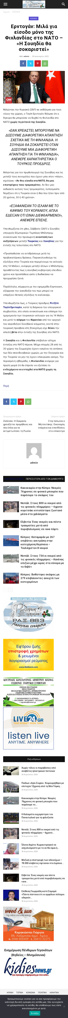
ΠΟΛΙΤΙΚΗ (42, 992)
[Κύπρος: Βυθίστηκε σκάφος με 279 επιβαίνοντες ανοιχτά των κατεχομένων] (11, 578)
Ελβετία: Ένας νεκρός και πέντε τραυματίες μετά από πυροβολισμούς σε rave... (43, 878)
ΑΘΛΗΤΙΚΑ (54, 992)
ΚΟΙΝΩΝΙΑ (30, 992)
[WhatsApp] (45, 63)
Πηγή (6, 385)
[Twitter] (30, 63)
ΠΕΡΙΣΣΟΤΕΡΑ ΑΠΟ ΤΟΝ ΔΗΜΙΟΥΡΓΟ (44, 479)
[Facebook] (23, 63)
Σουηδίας (49, 241)
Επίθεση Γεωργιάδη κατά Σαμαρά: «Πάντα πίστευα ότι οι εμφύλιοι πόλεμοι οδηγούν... (43, 894)
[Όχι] (64, 1006)
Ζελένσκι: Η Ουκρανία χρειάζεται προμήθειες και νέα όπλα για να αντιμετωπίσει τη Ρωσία (17, 426)
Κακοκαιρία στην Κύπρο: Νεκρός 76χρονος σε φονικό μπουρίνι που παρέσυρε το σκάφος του (42, 491)
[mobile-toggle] (5, 4)
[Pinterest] (37, 63)
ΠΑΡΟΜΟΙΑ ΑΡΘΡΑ (14, 479)
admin (26, 56)
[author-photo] (34, 458)
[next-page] (10, 590)
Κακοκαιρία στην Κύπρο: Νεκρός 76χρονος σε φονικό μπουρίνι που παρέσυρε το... (39, 801)
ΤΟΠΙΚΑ (19, 992)
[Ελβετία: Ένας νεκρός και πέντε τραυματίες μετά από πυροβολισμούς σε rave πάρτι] (11, 524)
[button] (63, 4)
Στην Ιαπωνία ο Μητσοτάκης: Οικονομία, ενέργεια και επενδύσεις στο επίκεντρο (51, 426)
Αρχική (6, 11)
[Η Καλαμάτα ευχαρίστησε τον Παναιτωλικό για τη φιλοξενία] (11, 818)
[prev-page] (5, 590)
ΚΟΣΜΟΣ (16, 11)
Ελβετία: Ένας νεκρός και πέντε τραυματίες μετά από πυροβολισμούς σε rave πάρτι (41, 525)
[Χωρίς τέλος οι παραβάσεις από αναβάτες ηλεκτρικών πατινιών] (11, 770)
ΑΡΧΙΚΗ (10, 992)
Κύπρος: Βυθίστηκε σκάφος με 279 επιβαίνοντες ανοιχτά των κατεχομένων (40, 578)
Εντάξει (35, 1013)
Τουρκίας (33, 241)
